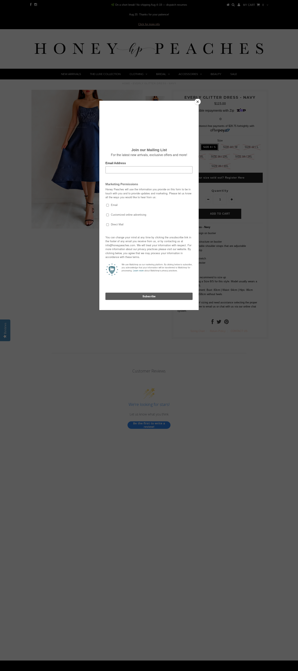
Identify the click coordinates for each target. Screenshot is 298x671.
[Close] (198, 102)
